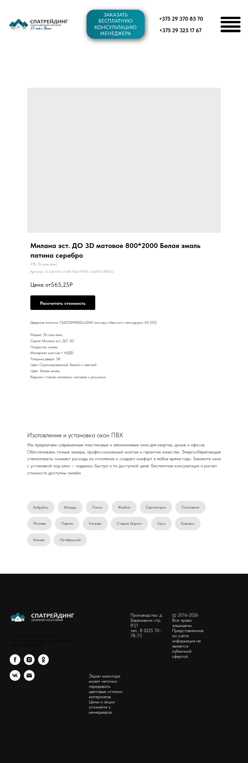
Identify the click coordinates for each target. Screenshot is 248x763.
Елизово (95, 523)
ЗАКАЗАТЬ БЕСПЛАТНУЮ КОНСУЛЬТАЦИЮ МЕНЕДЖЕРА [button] (115, 24)
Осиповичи (190, 507)
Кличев (38, 540)
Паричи (67, 523)
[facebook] (15, 663)
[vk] (15, 679)
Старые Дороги (129, 523)
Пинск (97, 507)
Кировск (187, 523)
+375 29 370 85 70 (181, 18)
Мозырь (70, 507)
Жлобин (124, 507)
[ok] (43, 663)
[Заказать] (62, 302)
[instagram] (29, 663)
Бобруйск (40, 507)
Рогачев (39, 523)
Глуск (161, 523)
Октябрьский (70, 540)
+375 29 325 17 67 (180, 30)
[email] (29, 679)
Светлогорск (156, 507)
